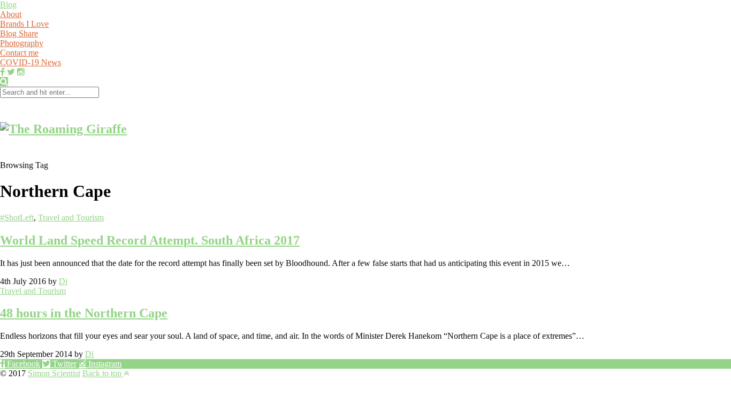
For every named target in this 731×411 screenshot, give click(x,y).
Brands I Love (24, 23)
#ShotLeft (17, 217)
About (10, 14)
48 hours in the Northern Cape (83, 313)
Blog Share (19, 33)
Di (63, 281)
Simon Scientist (54, 373)
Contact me (19, 52)
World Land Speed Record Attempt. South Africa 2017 (150, 240)
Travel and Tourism (71, 217)
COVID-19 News (30, 62)
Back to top (103, 373)
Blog (8, 4)
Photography (21, 43)
